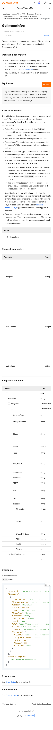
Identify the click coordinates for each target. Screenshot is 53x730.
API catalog (33, 16)
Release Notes (12, 695)
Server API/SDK (9, 16)
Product (46, 35)
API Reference (22, 16)
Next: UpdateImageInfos (41, 704)
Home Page (6, 14)
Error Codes (11, 682)
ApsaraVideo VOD (18, 14)
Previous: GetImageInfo (11, 704)
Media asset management (13, 18)
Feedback (30, 716)
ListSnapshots (27, 69)
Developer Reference (34, 14)
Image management (31, 18)
